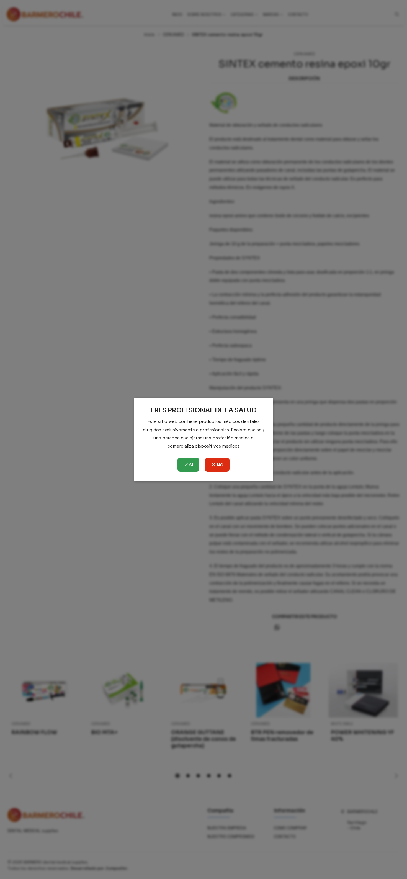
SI (190, 465)
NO (219, 465)
